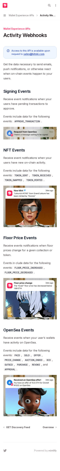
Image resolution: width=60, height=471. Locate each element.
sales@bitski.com (34, 54)
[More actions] (55, 5)
